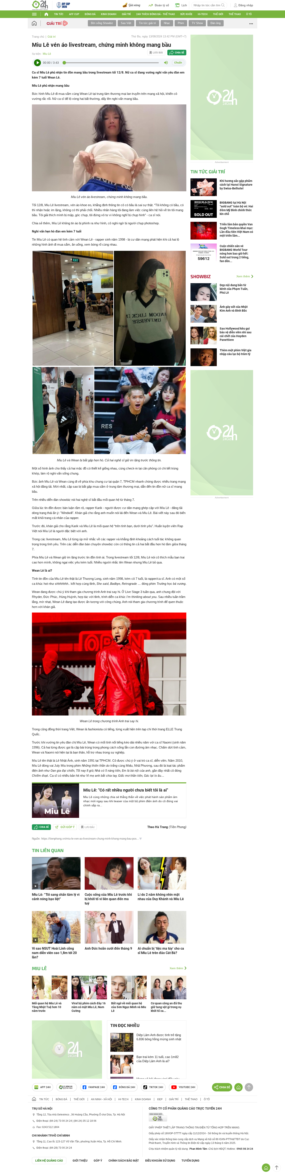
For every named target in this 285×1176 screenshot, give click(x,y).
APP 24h (45, 1087)
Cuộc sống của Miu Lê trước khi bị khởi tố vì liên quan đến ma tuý (108, 899)
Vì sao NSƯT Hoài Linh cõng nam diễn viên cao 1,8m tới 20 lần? (54, 952)
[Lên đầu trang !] (276, 1167)
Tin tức (58, 14)
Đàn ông (216, 23)
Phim (181, 23)
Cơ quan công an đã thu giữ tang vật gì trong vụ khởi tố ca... (166, 1007)
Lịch (184, 5)
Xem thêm (176, 968)
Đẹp (160, 1099)
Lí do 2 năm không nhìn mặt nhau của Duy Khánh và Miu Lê (161, 897)
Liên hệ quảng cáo (49, 1160)
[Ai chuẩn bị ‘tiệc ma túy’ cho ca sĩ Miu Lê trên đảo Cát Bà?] (162, 927)
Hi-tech (203, 14)
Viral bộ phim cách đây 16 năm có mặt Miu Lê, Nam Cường (89, 1007)
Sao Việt (126, 23)
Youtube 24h (187, 1087)
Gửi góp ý (68, 827)
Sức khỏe (186, 14)
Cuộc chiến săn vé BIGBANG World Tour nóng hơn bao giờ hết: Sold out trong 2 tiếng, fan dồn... (234, 253)
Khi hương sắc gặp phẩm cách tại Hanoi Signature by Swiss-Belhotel (236, 184)
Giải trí (126, 14)
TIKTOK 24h (156, 1087)
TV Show (197, 23)
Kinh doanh (108, 14)
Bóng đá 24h (127, 1087)
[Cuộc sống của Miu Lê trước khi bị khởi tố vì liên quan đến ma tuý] (109, 873)
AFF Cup (74, 14)
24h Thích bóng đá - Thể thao (155, 14)
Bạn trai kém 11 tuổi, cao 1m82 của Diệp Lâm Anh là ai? (157, 1059)
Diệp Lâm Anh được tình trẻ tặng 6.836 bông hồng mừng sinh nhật (158, 1037)
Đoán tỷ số (162, 5)
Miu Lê (47, 53)
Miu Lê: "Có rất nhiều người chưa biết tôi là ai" (125, 790)
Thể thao (235, 14)
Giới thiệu (80, 1160)
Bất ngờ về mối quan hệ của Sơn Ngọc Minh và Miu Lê (128, 1007)
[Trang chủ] (38, 23)
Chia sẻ (179, 52)
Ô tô (249, 14)
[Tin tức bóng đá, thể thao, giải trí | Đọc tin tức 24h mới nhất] (40, 5)
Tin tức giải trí (147, 23)
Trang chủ (38, 36)
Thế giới (218, 14)
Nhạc (167, 23)
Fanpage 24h (96, 1087)
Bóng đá (90, 14)
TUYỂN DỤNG (190, 1160)
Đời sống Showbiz (102, 23)
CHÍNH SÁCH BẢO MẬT (123, 1160)
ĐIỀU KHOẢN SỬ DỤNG (160, 1160)
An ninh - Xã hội (101, 1099)
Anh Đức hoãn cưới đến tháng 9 (108, 948)
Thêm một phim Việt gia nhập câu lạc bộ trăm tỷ (235, 352)
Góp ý (98, 1160)
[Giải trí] (58, 23)
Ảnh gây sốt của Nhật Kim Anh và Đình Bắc (234, 308)
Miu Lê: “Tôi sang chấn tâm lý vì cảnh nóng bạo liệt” (55, 897)
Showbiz (200, 276)
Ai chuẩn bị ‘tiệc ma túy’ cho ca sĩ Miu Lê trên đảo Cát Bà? (161, 950)
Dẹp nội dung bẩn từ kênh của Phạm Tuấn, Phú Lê (234, 288)
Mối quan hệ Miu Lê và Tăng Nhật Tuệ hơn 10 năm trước (47, 1007)
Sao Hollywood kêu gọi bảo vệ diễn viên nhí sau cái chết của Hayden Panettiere (235, 334)
